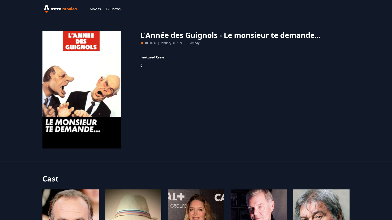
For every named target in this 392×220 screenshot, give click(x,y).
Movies (95, 9)
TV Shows (113, 9)
